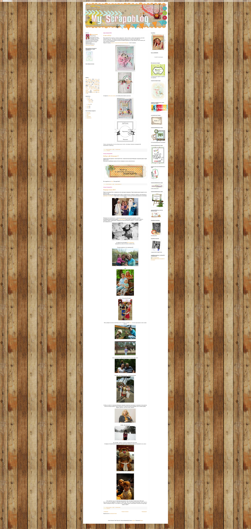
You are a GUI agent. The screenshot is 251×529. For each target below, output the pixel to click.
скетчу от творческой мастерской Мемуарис (120, 42)
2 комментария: (118, 149)
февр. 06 (90, 100)
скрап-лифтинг (94, 87)
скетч (97, 85)
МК (91, 82)
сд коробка (93, 85)
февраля (89, 99)
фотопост (108, 508)
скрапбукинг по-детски (89, 89)
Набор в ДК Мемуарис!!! (111, 156)
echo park (88, 112)
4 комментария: (118, 507)
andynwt (133, 520)
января (89, 104)
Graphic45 (88, 113)
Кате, (130, 322)
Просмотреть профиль (90, 45)
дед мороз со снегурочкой (108, 195)
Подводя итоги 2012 (109, 190)
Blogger (141, 520)
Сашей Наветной (122, 219)
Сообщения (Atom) (113, 513)
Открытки (108, 150)
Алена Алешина (94, 34)
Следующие (106, 511)
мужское (96, 82)
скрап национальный (90, 86)
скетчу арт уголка (111, 95)
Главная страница (125, 511)
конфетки (89, 81)
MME (87, 115)
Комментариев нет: (118, 184)
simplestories (89, 117)
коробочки (94, 81)
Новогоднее (88, 84)
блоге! (112, 181)
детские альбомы (95, 80)
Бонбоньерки (88, 80)
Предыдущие (144, 511)
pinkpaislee (89, 116)
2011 (88, 107)
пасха (89, 85)
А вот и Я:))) (107, 35)
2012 (88, 106)
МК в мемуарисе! (130, 242)
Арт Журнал (88, 79)
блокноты (96, 79)
